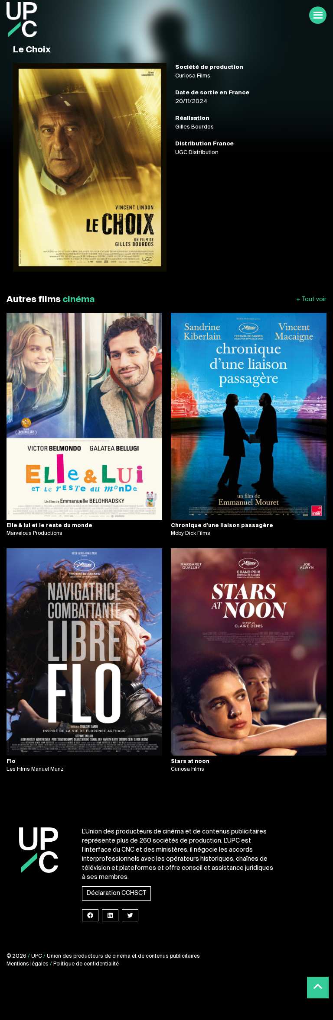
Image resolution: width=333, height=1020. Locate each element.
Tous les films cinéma (311, 299)
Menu (317, 15)
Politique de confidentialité (86, 964)
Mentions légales (28, 964)
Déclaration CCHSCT (116, 893)
